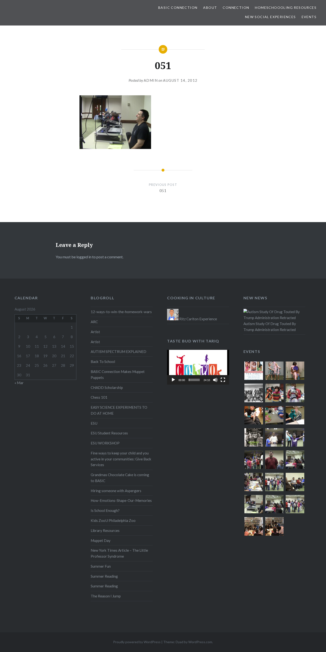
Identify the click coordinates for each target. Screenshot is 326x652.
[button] (198, 367)
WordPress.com (200, 642)
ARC (94, 322)
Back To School (103, 361)
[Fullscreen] (223, 379)
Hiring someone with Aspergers (116, 491)
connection (236, 7)
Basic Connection (177, 7)
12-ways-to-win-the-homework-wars (121, 312)
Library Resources (105, 530)
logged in (83, 257)
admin (151, 80)
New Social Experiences (270, 17)
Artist (95, 332)
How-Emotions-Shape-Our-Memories (121, 500)
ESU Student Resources (109, 433)
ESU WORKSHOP (105, 443)
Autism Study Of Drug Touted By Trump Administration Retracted (269, 326)
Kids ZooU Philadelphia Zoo (113, 520)
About (210, 7)
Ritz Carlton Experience (198, 319)
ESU (94, 423)
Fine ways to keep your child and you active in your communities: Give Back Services (121, 459)
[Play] (173, 379)
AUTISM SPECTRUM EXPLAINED (118, 351)
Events (309, 17)
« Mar (19, 383)
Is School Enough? (105, 510)
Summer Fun (101, 566)
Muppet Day (100, 540)
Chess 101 (99, 397)
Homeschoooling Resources (285, 7)
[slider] (194, 380)
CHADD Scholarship (107, 387)
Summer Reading (104, 576)
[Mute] (215, 379)
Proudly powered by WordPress (137, 642)
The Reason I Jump (106, 596)
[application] (198, 367)
